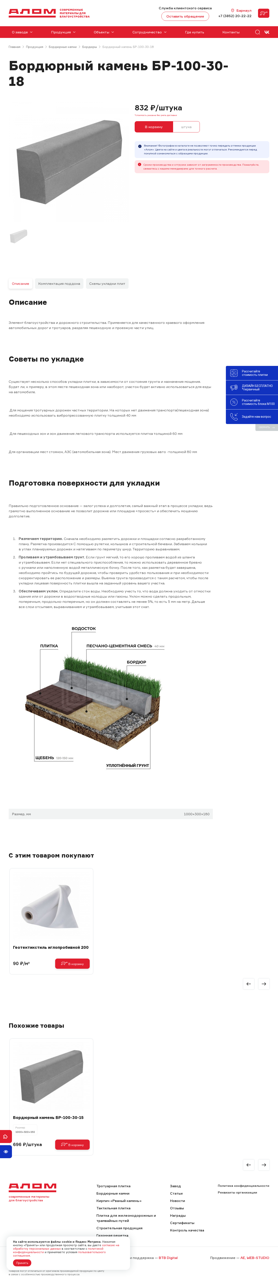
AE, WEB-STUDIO (254, 1258)
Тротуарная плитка (113, 1186)
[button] (248, 983)
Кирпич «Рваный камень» (119, 1201)
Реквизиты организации (237, 1192)
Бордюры (89, 47)
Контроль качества (187, 1230)
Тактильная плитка (113, 1208)
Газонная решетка (112, 1235)
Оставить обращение (185, 16)
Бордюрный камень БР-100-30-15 (48, 1117)
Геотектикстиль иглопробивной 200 (51, 947)
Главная (14, 47)
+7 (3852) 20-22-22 (235, 16)
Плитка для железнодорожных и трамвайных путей (126, 1218)
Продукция (34, 47)
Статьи (176, 1193)
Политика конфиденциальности (243, 1185)
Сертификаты (182, 1223)
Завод (175, 1186)
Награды (178, 1215)
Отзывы (177, 1208)
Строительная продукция (119, 1228)
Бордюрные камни (63, 47)
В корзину (154, 127)
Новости (177, 1201)
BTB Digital (168, 1258)
